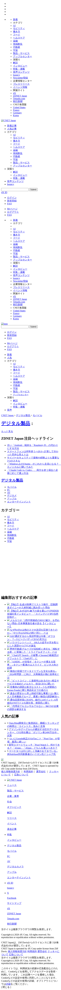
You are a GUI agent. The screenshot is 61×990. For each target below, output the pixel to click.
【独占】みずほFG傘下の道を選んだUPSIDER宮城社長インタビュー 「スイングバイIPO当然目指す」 (33, 614)
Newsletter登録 (20, 78)
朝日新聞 (18, 101)
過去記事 (12, 829)
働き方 (16, 31)
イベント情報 (20, 87)
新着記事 (12, 125)
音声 (9, 410)
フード (16, 34)
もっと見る (7, 431)
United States (19, 107)
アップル (12, 498)
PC (8, 490)
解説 (15, 62)
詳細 (8, 984)
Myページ (12, 209)
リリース (12, 818)
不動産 (16, 47)
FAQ (9, 203)
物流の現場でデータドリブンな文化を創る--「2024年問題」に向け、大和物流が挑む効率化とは (33, 674)
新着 (15, 19)
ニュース (12, 785)
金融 (15, 41)
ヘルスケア (19, 37)
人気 (9, 357)
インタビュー (20, 65)
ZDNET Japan (20, 96)
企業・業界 (13, 796)
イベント (12, 823)
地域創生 (18, 44)
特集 (9, 834)
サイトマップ (14, 903)
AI (14, 25)
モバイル (12, 487)
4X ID (4, 192)
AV (8, 492)
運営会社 (41, 771)
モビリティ (19, 28)
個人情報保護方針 (10, 771)
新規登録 (12, 200)
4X (14, 93)
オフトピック (14, 807)
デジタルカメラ (15, 866)
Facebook (11, 898)
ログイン (12, 197)
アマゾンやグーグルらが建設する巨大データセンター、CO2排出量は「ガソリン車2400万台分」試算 (33, 732)
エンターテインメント (19, 501)
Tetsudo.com (19, 98)
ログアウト (13, 212)
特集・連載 (19, 69)
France (16, 110)
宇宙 (15, 50)
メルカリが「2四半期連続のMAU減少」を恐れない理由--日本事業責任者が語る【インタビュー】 (33, 623)
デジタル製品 (15, 423)
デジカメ (12, 495)
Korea (16, 115)
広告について (21, 774)
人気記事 (12, 129)
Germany (17, 112)
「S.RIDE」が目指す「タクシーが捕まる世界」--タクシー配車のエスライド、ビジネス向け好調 (32, 664)
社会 (9, 801)
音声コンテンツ (21, 72)
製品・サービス (21, 53)
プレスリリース (21, 84)
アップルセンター (22, 56)
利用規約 (28, 771)
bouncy (16, 75)
